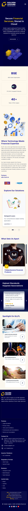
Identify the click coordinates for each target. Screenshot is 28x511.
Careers (5, 481)
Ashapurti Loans (7, 468)
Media (4, 486)
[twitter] (14, 504)
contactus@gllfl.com (9, 443)
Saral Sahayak (6, 473)
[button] (14, 39)
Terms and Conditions (8, 426)
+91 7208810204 (8, 446)
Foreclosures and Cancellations (11, 428)
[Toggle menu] (25, 4)
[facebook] (9, 504)
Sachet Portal (6, 462)
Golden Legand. (8, 502)
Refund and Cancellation (9, 430)
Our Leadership (6, 453)
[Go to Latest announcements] (22, 335)
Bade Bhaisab (6, 471)
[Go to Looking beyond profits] (22, 381)
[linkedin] (16, 504)
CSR (4, 484)
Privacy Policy (6, 423)
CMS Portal (5, 460)
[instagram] (12, 504)
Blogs (4, 479)
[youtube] (18, 504)
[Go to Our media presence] (22, 358)
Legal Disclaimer (7, 421)
